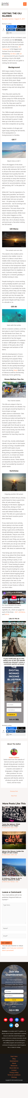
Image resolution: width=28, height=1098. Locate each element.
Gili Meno (22, 612)
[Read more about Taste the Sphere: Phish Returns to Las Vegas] (14, 814)
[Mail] (17, 1025)
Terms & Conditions (14, 1075)
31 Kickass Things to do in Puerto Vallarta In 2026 (12, 879)
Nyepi (15, 370)
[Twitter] (11, 1025)
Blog (14, 1059)
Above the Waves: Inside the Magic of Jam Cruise (13, 852)
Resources (14, 1066)
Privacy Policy (14, 1072)
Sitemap (14, 1077)
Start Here (14, 1056)
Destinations (14, 1061)
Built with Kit (14, 719)
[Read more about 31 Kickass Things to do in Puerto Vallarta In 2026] (14, 867)
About (14, 1063)
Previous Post (14, 791)
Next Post (14, 796)
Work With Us (14, 1068)
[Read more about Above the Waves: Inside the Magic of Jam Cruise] (14, 840)
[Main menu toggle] (25, 4)
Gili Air (7, 614)
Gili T (16, 612)
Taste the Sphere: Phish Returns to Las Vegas (11, 825)
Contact (14, 1070)
